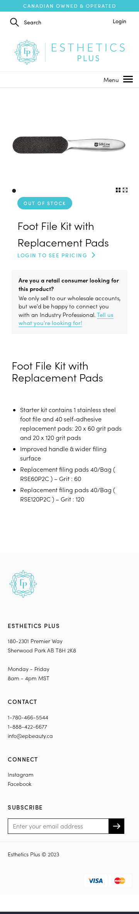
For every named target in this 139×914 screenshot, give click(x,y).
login (119, 21)
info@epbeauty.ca (30, 735)
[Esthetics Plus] (69, 51)
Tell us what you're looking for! (66, 319)
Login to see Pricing (52, 255)
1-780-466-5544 (28, 717)
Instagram (21, 774)
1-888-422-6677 (27, 726)
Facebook (19, 783)
